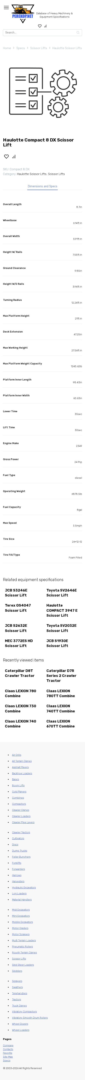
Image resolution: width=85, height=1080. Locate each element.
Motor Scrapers (20, 934)
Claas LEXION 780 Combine (20, 693)
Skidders (17, 970)
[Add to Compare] (14, 156)
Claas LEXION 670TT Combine (60, 723)
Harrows (16, 875)
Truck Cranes (19, 1005)
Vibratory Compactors (24, 1011)
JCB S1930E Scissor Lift (57, 643)
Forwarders (18, 869)
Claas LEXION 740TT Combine (60, 708)
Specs (20, 48)
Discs (15, 844)
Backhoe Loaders (22, 773)
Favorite (7, 1052)
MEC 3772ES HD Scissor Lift (19, 643)
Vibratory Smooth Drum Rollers (30, 1017)
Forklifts (16, 862)
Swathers (17, 987)
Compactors (19, 803)
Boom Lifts (18, 785)
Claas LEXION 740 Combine (20, 723)
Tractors (16, 999)
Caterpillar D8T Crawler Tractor (20, 673)
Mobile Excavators (22, 921)
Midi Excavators (21, 909)
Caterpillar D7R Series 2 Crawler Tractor (61, 676)
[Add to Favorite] (6, 156)
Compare (8, 1045)
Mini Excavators (21, 915)
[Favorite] (40, 26)
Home (7, 48)
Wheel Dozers (20, 1023)
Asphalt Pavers (20, 767)
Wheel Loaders (20, 1029)
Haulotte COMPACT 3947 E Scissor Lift (61, 610)
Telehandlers (19, 993)
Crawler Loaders (21, 816)
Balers (15, 779)
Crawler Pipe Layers (23, 822)
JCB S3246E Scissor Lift (16, 592)
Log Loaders (19, 893)
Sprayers (17, 981)
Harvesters (18, 881)
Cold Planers (19, 791)
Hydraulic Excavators (24, 887)
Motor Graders (20, 928)
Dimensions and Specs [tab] (42, 186)
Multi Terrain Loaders (24, 940)
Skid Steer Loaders (23, 964)
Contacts (8, 1049)
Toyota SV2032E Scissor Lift (61, 628)
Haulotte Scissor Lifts (67, 48)
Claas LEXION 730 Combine (20, 708)
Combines (18, 797)
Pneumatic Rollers (22, 946)
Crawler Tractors (21, 832)
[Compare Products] (45, 26)
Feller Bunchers (21, 856)
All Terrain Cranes (22, 761)
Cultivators (18, 838)
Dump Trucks (19, 850)
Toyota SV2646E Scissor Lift (61, 592)
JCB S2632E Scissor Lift (16, 628)
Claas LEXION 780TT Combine (60, 693)
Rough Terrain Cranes (24, 952)
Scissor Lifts (38, 48)
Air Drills (16, 754)
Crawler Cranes (20, 810)
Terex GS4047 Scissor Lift (18, 608)
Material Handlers (22, 899)
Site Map (8, 1056)
